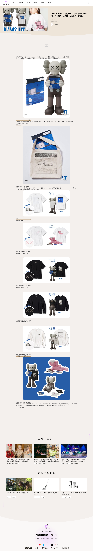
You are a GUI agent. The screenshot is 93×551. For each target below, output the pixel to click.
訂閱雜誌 (43, 2)
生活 (52, 19)
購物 (30, 2)
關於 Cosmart (37, 538)
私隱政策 (47, 538)
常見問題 (56, 538)
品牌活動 (50, 2)
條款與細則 (43, 538)
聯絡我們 (52, 538)
